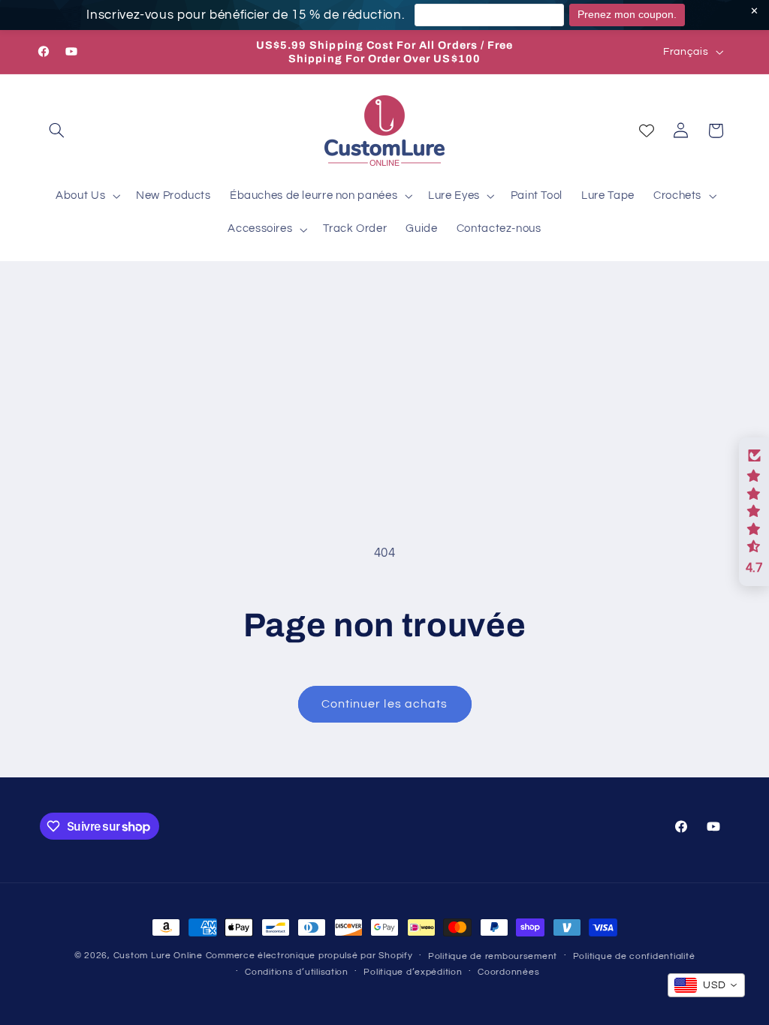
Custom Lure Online (158, 955)
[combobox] (706, 985)
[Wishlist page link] (646, 130)
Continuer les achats (384, 704)
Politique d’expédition (412, 972)
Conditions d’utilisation (296, 972)
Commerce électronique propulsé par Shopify (309, 955)
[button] (57, 130)
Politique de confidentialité (634, 956)
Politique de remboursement (492, 956)
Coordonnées (508, 972)
